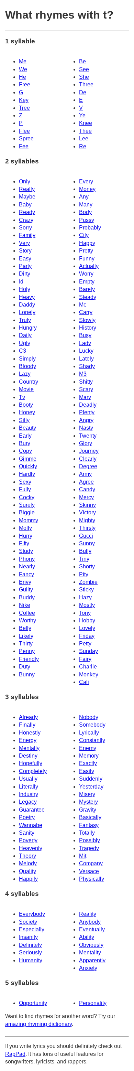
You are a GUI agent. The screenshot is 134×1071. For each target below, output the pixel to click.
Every (86, 181)
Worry (86, 274)
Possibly (89, 840)
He (22, 77)
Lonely (27, 312)
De (82, 92)
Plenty (86, 412)
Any (84, 197)
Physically (91, 879)
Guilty (26, 589)
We (23, 69)
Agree (86, 482)
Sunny (87, 543)
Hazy (85, 597)
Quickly (28, 466)
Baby (25, 204)
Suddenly (90, 779)
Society (28, 922)
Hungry (28, 328)
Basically (90, 817)
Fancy (26, 574)
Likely (26, 636)
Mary (85, 397)
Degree (88, 466)
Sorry (25, 228)
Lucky (86, 351)
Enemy (87, 748)
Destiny (28, 756)
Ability (86, 937)
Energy (27, 740)
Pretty (86, 251)
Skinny (87, 505)
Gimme (27, 459)
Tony (85, 613)
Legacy (28, 802)
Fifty (24, 543)
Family (27, 235)
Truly (25, 320)
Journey (89, 451)
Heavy (27, 297)
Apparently (92, 960)
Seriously (30, 952)
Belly (25, 628)
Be (82, 61)
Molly (25, 528)
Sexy (25, 482)
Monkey (88, 674)
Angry (86, 420)
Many (85, 204)
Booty (26, 405)
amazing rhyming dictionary (38, 1024)
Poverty (28, 840)
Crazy (26, 220)
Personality (93, 1003)
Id (21, 282)
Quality (27, 871)
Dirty (24, 274)
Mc (82, 305)
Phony (27, 559)
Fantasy (89, 825)
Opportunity (33, 1003)
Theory (27, 856)
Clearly (88, 459)
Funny (86, 258)
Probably (90, 228)
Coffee (27, 613)
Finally (27, 725)
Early (25, 436)
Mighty (87, 520)
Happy (87, 243)
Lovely (87, 628)
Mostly (87, 605)
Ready (27, 212)
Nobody (88, 717)
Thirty (26, 643)
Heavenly (30, 848)
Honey (27, 412)
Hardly (27, 474)
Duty (24, 667)
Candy (87, 489)
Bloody (27, 366)
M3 (83, 374)
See (84, 69)
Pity (83, 574)
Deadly (88, 405)
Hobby (87, 620)
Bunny (27, 674)
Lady (85, 343)
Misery (87, 794)
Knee (85, 123)
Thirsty (87, 528)
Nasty (86, 428)
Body (85, 212)
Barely (87, 289)
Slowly (87, 320)
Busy (85, 335)
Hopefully (30, 763)
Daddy (27, 305)
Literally (28, 787)
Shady (87, 366)
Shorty (87, 566)
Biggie (27, 512)
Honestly (30, 733)
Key (24, 100)
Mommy (28, 520)
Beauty (27, 428)
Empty (86, 282)
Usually (28, 779)
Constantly (92, 740)
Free (24, 84)
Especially (31, 929)
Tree (24, 108)
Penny (27, 651)
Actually (89, 266)
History (87, 328)
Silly (24, 420)
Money (87, 189)
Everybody (32, 914)
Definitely (30, 945)
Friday (86, 636)
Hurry (25, 536)
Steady (87, 297)
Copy (25, 451)
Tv (22, 397)
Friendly (29, 659)
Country (28, 382)
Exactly (88, 763)
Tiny (84, 559)
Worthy (27, 620)
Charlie (88, 667)
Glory (85, 443)
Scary (86, 389)
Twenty (88, 436)
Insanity (28, 937)
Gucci (86, 536)
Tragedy (89, 848)
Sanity (26, 833)
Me (22, 61)
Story (25, 251)
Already (28, 717)
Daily (25, 335)
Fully (25, 489)
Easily (86, 771)
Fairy (85, 659)
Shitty (86, 382)
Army (85, 474)
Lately (86, 359)
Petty (85, 643)
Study (26, 551)
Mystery (88, 802)
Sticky (86, 589)
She (84, 77)
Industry (28, 794)
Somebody (92, 725)
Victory (87, 512)
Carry (85, 312)
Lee (83, 138)
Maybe (27, 197)
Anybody (90, 922)
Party (25, 266)
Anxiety (88, 968)
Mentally (29, 748)
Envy (25, 582)
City (84, 235)
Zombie (88, 582)
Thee (85, 131)
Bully (85, 551)
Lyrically (89, 733)
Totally (87, 833)
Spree (26, 138)
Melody (28, 863)
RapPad (15, 1054)
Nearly (27, 566)
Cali (84, 682)
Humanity (30, 960)
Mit (82, 856)
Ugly (24, 343)
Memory (89, 756)
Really (27, 189)
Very (24, 243)
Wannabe (30, 825)
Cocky (26, 497)
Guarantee (32, 810)
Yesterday (91, 787)
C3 (22, 351)
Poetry (27, 817)
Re (82, 146)
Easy (25, 258)
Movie (26, 389)
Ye (82, 115)
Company (91, 863)
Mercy (86, 497)
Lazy (25, 374)
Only (24, 181)
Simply (27, 359)
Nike (24, 605)
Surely (27, 505)
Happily (28, 879)
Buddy (27, 597)
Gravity (87, 810)
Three (86, 84)
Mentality (90, 952)
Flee (24, 131)
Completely (33, 771)
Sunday (88, 651)
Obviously (91, 945)
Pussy (86, 220)
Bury (24, 443)
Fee (24, 146)
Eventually (92, 929)
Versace (89, 871)
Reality (87, 914)
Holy (24, 289)
